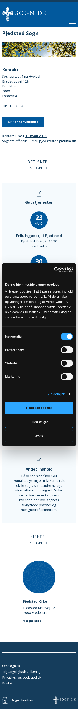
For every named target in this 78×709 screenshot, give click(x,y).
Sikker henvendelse (23, 122)
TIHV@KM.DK (36, 136)
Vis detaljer (56, 394)
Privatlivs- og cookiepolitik (21, 677)
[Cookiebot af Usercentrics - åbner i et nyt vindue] (55, 269)
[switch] (67, 349)
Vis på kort (32, 620)
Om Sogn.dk (11, 666)
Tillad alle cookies (39, 408)
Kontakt (8, 683)
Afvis (39, 436)
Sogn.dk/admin (22, 700)
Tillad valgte (39, 422)
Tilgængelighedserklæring (21, 671)
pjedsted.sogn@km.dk (57, 141)
